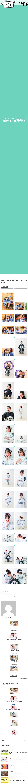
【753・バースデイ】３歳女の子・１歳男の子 (14, 709)
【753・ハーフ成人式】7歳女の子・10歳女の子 (14, 639)
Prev (3, 740)
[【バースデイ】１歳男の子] (14, 646)
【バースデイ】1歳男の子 (14, 661)
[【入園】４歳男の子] (14, 668)
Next (25, 740)
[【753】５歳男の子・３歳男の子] (14, 623)
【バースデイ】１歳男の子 (14, 650)
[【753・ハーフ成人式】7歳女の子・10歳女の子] (14, 635)
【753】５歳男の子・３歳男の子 (14, 693)
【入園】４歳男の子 (14, 673)
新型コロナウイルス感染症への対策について (17, 780)
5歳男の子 (4, 594)
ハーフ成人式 (13, 594)
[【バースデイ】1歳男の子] (14, 657)
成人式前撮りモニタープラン (14, 766)
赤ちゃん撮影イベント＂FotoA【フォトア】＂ (17, 759)
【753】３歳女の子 (14, 734)
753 (8, 594)
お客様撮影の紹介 (4, 286)
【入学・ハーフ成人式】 (14, 717)
